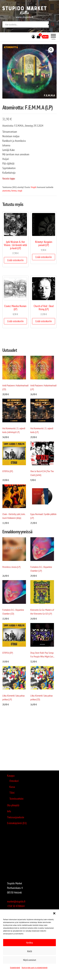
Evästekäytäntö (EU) (16, 823)
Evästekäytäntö (15, 967)
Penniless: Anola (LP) (11, 566)
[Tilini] (33, 36)
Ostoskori (14, 781)
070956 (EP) (7, 471)
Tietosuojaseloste (15, 817)
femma (14, 190)
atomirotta (6, 190)
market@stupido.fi (16, 901)
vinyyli (19, 190)
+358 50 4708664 (16, 906)
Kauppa (10, 775)
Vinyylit (33, 187)
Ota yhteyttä (13, 805)
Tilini (11, 792)
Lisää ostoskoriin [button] (15, 260)
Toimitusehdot (16, 798)
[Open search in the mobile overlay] (29, 24)
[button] (54, 913)
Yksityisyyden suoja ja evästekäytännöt (34, 967)
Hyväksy (29, 942)
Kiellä (29, 951)
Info (9, 811)
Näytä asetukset (29, 959)
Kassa (12, 787)
